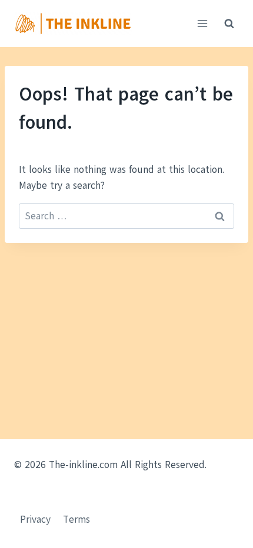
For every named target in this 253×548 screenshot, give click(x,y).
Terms (76, 519)
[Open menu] (202, 23)
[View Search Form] (229, 24)
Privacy (35, 519)
